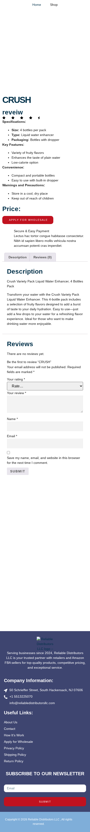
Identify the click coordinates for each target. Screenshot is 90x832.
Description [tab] (18, 257)
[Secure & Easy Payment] (8, 234)
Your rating (16, 379)
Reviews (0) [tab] (42, 257)
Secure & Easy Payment (31, 231)
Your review (16, 393)
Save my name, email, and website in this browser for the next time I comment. (43, 460)
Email (12, 436)
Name (12, 419)
